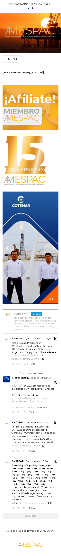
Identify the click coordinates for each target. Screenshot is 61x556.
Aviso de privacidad (17, 530)
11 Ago (15, 381)
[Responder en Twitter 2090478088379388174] (13, 364)
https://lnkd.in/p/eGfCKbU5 (26, 445)
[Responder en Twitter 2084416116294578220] (13, 508)
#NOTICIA (17, 385)
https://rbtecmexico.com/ (33, 503)
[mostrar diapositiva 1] (50, 299)
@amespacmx (32, 338)
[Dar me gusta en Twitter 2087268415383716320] (26, 412)
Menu (12, 59)
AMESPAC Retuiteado (33, 373)
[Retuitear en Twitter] (20, 373)
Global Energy (20, 377)
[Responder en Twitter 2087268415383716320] (13, 412)
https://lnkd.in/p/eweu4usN (26, 358)
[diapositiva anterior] (7, 248)
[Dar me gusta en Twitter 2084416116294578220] (25, 508)
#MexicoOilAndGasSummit (26, 355)
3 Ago (46, 461)
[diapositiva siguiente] (54, 248)
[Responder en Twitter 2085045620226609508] (13, 451)
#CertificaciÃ (31, 407)
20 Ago (46, 338)
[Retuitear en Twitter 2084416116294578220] (19, 508)
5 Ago (46, 422)
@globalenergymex (40, 377)
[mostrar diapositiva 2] (52, 299)
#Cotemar (17, 407)
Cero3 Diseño (47, 530)
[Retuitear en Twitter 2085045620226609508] (19, 451)
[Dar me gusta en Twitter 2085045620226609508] (25, 451)
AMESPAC (18, 338)
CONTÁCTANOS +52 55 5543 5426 (29, 4)
